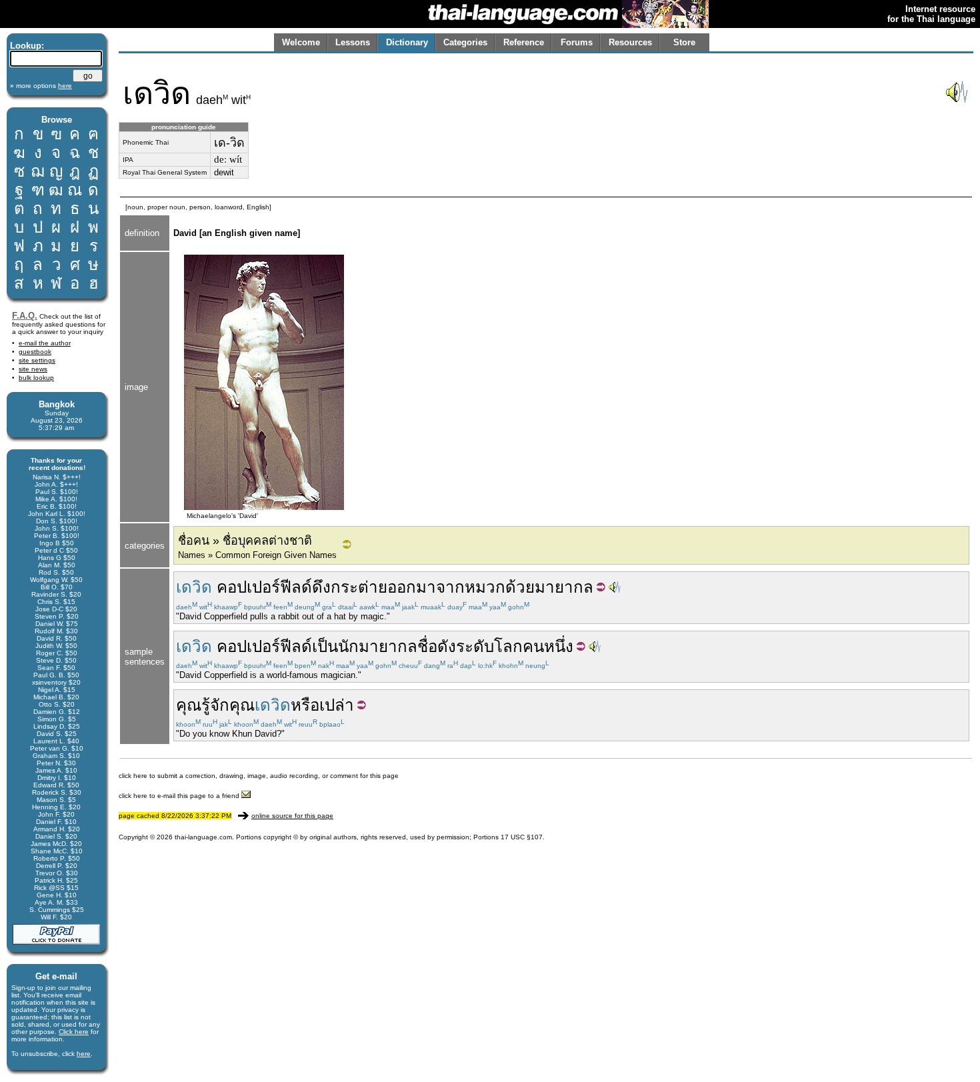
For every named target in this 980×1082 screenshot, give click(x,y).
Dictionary (407, 42)
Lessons (352, 42)
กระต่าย (359, 587)
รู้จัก (215, 705)
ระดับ (475, 646)
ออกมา (411, 587)
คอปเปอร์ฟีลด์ (264, 587)
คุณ (188, 705)
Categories (465, 42)
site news (33, 369)
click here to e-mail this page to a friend (180, 795)
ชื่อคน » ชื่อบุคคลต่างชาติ (245, 540)
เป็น (325, 646)
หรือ (305, 705)
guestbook (35, 351)
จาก (450, 587)
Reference (523, 42)
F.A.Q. (24, 316)
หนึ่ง (558, 646)
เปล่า (336, 705)
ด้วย (520, 587)
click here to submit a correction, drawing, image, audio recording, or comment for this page (259, 775)
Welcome (301, 42)
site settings (37, 360)
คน (533, 646)
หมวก (485, 587)
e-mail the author (45, 343)
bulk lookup (36, 377)
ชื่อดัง (436, 646)
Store (684, 42)
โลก (508, 646)
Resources (630, 42)
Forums (577, 42)
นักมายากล (377, 646)
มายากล (564, 587)
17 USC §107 (522, 837)
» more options (41, 85)
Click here (74, 1031)
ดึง (321, 587)
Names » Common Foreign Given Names (257, 555)
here (84, 1053)
